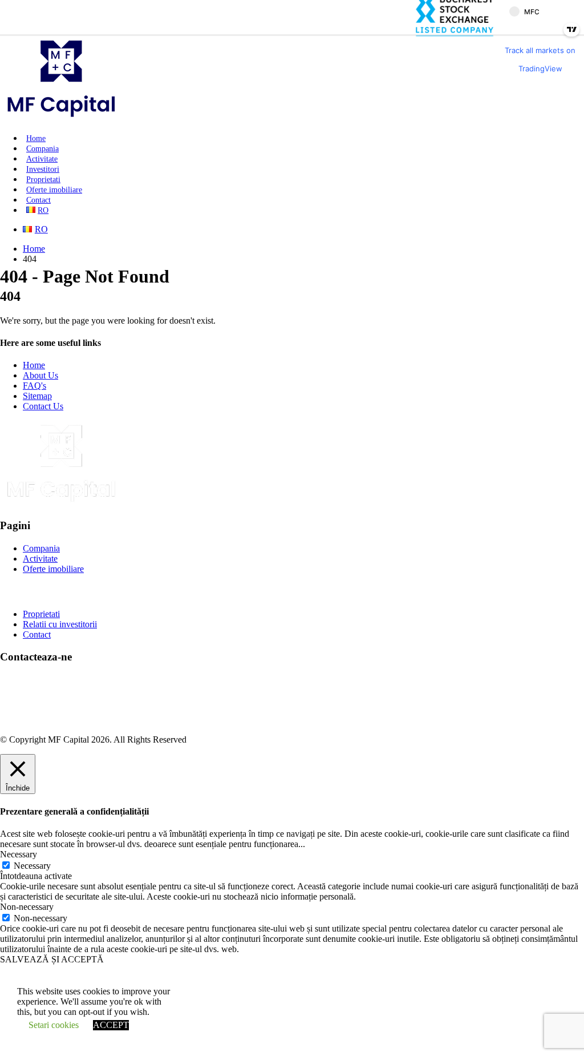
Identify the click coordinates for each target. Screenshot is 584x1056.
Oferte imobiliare (54, 190)
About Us (40, 375)
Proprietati (43, 179)
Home (36, 138)
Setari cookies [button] (54, 1025)
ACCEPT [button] (111, 1025)
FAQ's (34, 385)
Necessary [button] (18, 854)
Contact (38, 200)
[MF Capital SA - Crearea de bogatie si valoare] (61, 118)
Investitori (42, 169)
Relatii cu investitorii (60, 624)
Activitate (42, 159)
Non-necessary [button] (27, 907)
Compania (42, 148)
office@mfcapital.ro (59, 700)
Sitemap (37, 396)
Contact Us (43, 406)
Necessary (32, 865)
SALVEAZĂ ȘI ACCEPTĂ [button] (52, 959)
